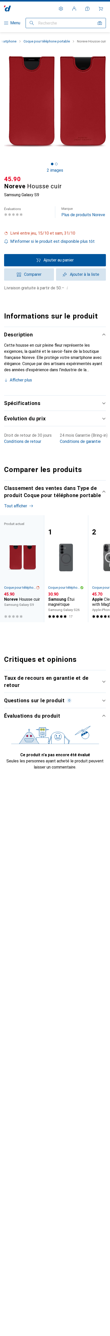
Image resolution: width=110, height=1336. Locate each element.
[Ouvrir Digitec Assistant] (87, 9)
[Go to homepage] (7, 9)
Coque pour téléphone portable (47, 41)
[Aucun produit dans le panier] (101, 9)
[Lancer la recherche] (32, 23)
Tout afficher (15, 505)
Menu (15, 22)
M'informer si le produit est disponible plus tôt (52, 241)
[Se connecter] (74, 9)
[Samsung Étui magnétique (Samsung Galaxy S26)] (66, 568)
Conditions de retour (22, 441)
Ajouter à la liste (84, 274)
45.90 (12, 179)
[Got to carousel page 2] (56, 164)
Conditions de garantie (80, 441)
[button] (55, 233)
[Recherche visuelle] (100, 23)
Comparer (32, 274)
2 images (55, 170)
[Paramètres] (61, 9)
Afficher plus (21, 380)
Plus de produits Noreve (83, 212)
